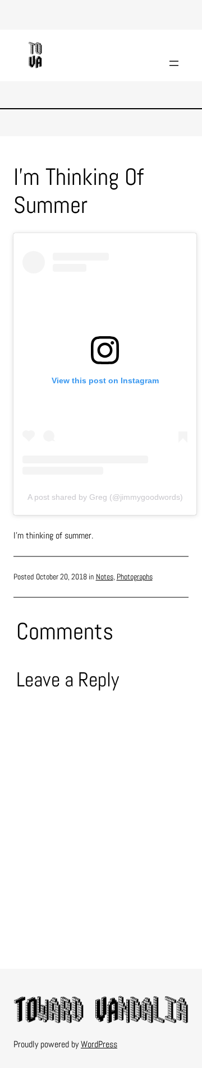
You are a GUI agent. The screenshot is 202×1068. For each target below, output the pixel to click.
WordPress (99, 1044)
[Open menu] (174, 63)
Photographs (135, 577)
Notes (104, 577)
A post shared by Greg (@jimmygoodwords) (105, 497)
